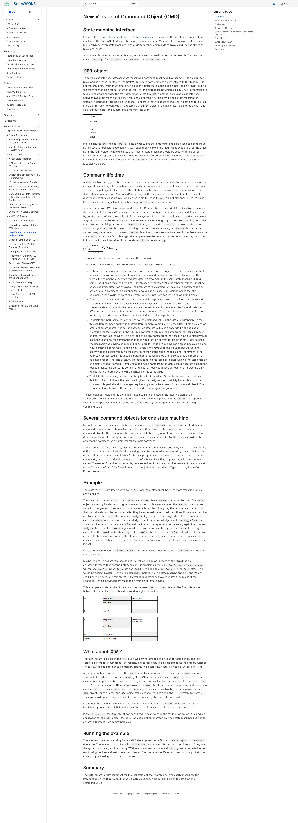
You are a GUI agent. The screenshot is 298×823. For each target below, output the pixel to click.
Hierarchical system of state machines (130, 37)
